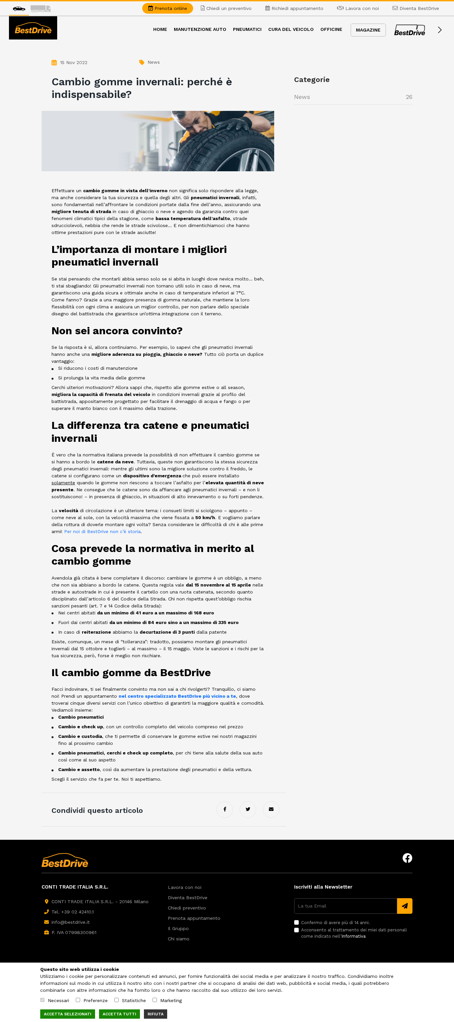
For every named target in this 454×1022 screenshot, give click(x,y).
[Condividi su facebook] (224, 809)
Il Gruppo (178, 928)
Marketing (171, 1000)
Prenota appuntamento (194, 918)
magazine (368, 30)
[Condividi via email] (271, 809)
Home (160, 29)
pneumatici (247, 29)
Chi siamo (178, 938)
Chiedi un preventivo (228, 8)
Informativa (353, 936)
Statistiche (134, 1000)
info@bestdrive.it (71, 922)
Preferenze (95, 1000)
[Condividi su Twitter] (248, 809)
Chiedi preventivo (187, 907)
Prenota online (170, 8)
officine (331, 29)
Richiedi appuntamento (296, 8)
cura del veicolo (291, 29)
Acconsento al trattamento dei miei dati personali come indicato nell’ (354, 933)
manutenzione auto (200, 29)
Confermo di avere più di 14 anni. (335, 922)
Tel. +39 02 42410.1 (73, 911)
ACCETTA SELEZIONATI (67, 1014)
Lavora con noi (361, 8)
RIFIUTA (156, 1014)
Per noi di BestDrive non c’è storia (102, 531)
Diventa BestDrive (418, 8)
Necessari (58, 1000)
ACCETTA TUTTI (119, 1014)
